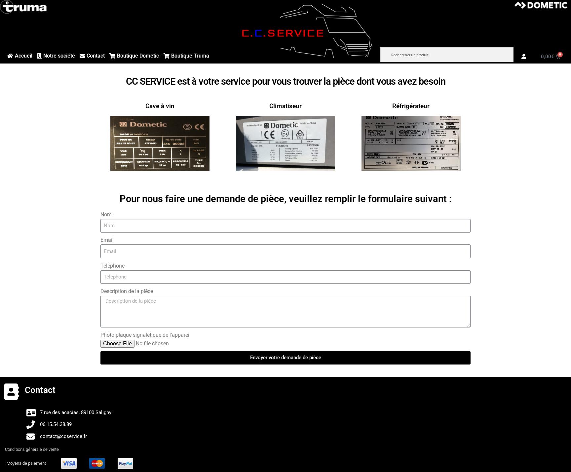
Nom (106, 214)
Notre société (59, 56)
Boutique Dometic (138, 56)
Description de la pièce (126, 291)
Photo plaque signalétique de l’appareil (145, 335)
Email (107, 240)
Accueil (23, 56)
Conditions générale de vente (32, 449)
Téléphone (112, 266)
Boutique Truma (190, 56)
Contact (96, 56)
